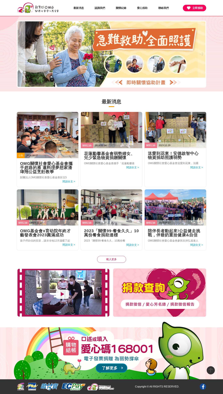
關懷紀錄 (121, 8)
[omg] (21, 387)
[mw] (32, 387)
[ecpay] (73, 387)
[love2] (101, 387)
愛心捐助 (142, 8)
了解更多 (110, 368)
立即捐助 (197, 8)
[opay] (49, 387)
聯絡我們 (163, 8)
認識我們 (100, 8)
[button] (202, 54)
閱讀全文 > (69, 181)
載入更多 (111, 259)
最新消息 (78, 8)
